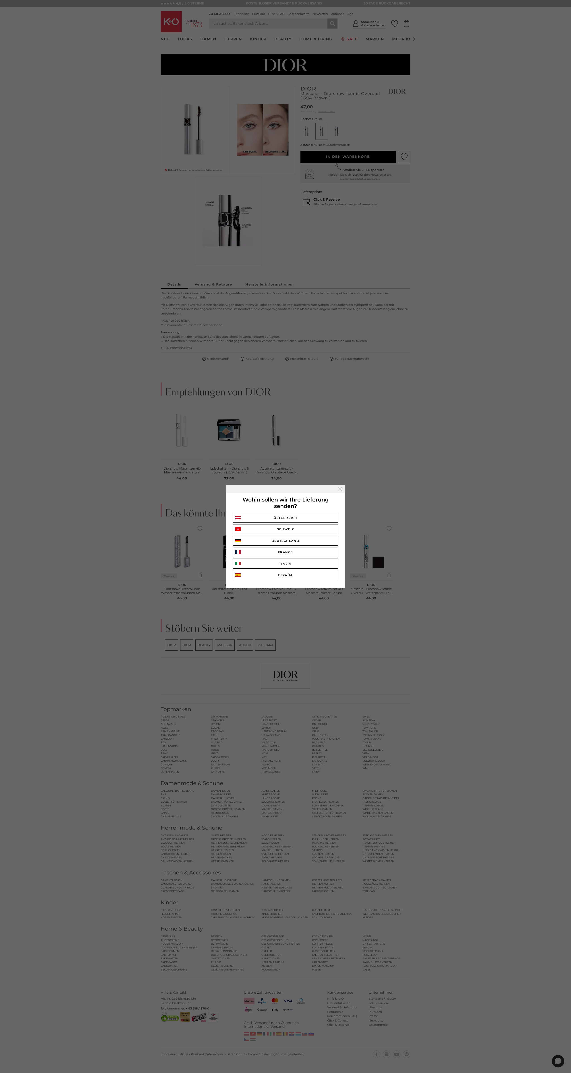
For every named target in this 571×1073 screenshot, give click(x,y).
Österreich (285, 518)
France (285, 552)
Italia (285, 563)
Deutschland (286, 541)
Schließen (340, 489)
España (285, 575)
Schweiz (285, 529)
